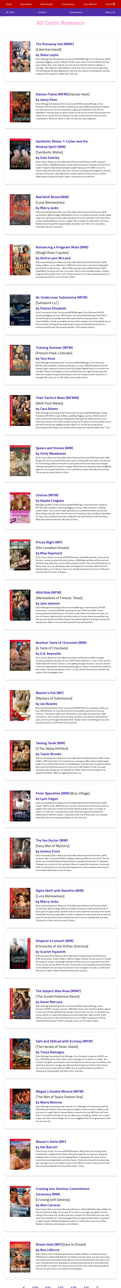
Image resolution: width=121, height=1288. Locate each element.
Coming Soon (68, 4)
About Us (110, 12)
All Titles (10, 12)
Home (9, 4)
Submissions (76, 12)
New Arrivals (46, 4)
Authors (42, 12)
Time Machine (90, 4)
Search (109, 4)
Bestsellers (26, 4)
